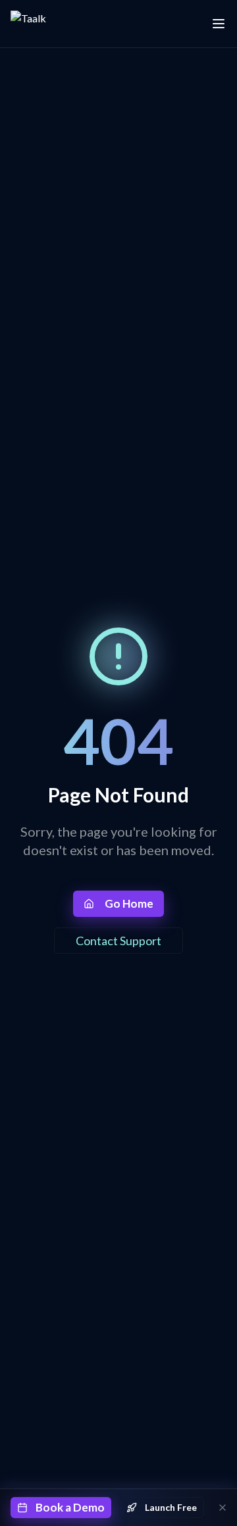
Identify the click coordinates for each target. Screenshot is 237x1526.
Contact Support (118, 940)
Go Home (129, 903)
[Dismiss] (222, 1507)
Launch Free (171, 1507)
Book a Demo (70, 1507)
